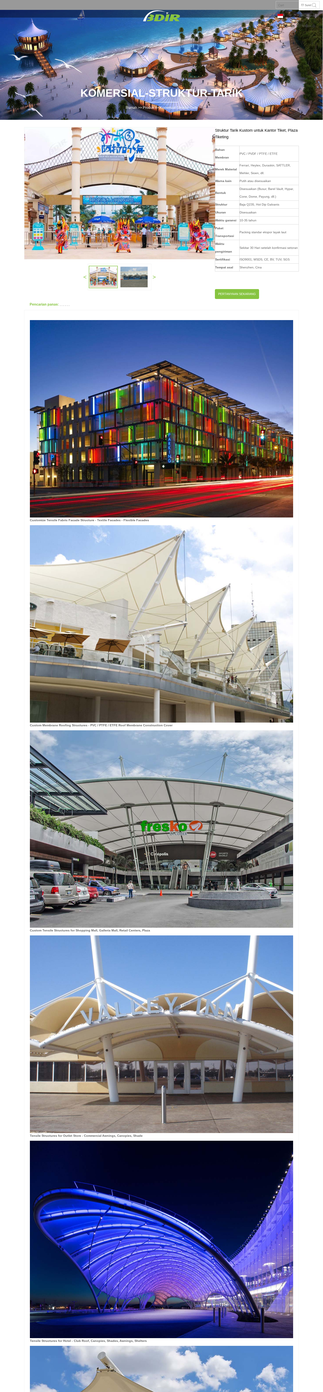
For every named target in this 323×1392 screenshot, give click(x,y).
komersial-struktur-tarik (178, 107)
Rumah (131, 107)
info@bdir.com (309, 15)
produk (148, 107)
